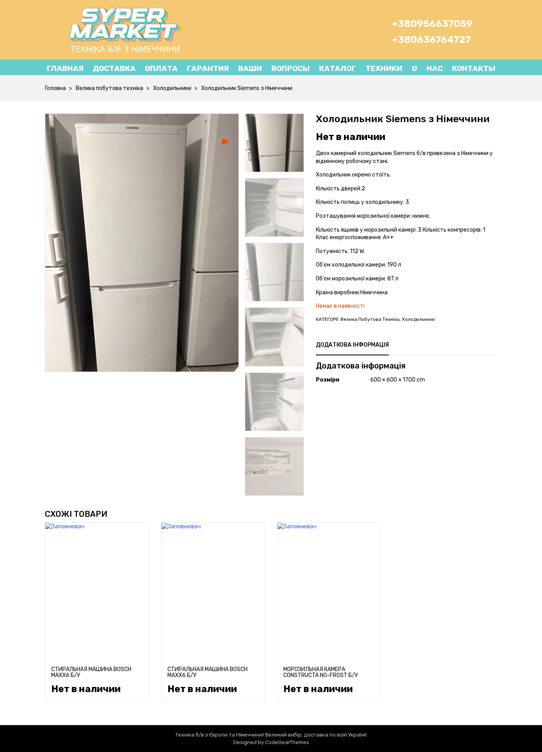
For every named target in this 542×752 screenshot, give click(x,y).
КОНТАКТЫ (474, 68)
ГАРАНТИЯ (208, 68)
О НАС (422, 68)
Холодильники (172, 88)
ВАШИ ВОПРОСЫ (274, 68)
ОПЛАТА (161, 68)
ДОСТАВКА (114, 68)
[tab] (352, 345)
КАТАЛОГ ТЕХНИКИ (360, 68)
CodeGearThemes (287, 742)
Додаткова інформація (352, 344)
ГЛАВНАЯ (65, 68)
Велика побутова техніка (109, 88)
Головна (55, 88)
